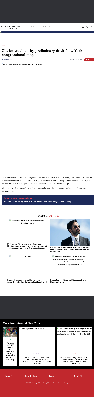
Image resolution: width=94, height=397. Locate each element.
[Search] (87, 27)
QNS (74, 354)
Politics (4, 46)
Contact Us (24, 27)
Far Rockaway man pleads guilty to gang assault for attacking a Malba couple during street (74, 360)
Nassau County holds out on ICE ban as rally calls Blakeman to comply (68, 281)
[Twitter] (78, 376)
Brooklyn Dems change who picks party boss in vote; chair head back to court (27, 281)
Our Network (46, 27)
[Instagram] (81, 376)
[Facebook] (74, 376)
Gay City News (37, 354)
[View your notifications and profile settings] (83, 27)
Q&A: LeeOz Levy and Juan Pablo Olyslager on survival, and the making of (37, 360)
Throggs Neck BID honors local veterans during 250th (10, 351)
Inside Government (35, 27)
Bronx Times (10, 340)
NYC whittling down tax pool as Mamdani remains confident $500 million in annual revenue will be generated (70, 249)
